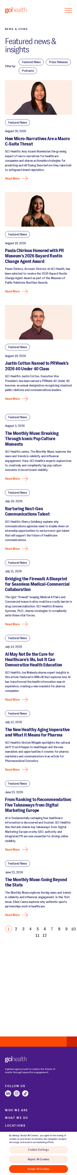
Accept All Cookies (38, 1168)
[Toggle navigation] (68, 10)
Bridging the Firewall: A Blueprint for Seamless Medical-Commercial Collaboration (37, 584)
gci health (15, 10)
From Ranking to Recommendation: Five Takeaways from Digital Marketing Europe (38, 805)
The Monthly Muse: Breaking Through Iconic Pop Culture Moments (32, 439)
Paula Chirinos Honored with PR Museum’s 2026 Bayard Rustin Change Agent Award (34, 256)
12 (45, 935)
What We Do (16, 1117)
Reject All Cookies (38, 1159)
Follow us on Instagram (17, 1093)
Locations (15, 1125)
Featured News (17, 122)
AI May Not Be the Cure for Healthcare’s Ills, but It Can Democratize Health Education (33, 660)
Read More (12, 178)
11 (37, 935)
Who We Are (16, 1110)
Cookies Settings (38, 1149)
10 (73, 929)
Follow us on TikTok (25, 1093)
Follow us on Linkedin (8, 1093)
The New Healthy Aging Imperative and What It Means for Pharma (37, 732)
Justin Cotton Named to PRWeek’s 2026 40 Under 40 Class (36, 366)
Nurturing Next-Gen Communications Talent (27, 511)
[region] (38, 1153)
